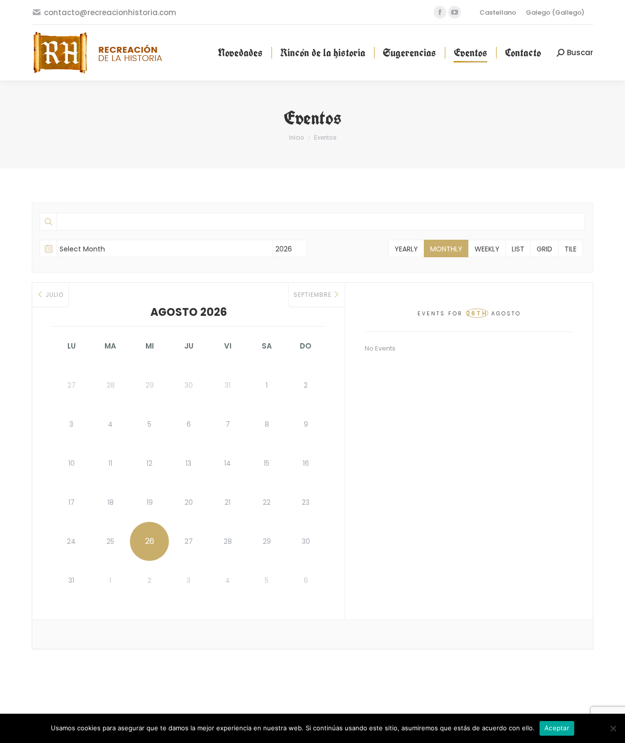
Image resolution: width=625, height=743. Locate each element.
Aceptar (556, 728)
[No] (613, 728)
